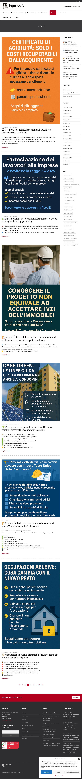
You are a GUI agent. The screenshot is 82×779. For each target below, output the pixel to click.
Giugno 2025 (66, 123)
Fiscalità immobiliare (69, 210)
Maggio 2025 (66, 126)
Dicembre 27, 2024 (67, 734)
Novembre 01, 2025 (67, 72)
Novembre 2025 (67, 110)
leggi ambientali (68, 216)
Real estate (46, 740)
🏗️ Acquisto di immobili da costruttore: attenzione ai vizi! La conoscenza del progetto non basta (29, 339)
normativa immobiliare (69, 232)
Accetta (46, 772)
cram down (66, 203)
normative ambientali (69, 235)
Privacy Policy (60, 776)
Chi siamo (13, 13)
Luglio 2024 (66, 151)
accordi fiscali (67, 175)
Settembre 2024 (67, 148)
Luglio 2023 (66, 161)
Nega (58, 772)
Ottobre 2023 (67, 154)
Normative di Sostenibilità (70, 238)
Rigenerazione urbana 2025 (71, 68)
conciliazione (67, 191)
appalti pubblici (67, 187)
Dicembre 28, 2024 (67, 722)
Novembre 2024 (67, 142)
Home (5, 13)
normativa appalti (68, 229)
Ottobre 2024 (67, 145)
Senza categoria (13, 127)
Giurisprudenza (67, 90)
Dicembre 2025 (67, 107)
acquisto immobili (68, 181)
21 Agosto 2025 (5, 127)
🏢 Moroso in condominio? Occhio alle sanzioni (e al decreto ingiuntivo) (70, 76)
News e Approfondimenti (70, 93)
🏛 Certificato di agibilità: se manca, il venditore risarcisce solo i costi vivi (26, 131)
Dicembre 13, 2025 (67, 41)
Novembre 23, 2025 (67, 56)
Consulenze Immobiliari (50, 713)
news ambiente (67, 226)
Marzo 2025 (66, 129)
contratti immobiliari (69, 200)
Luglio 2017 (66, 164)
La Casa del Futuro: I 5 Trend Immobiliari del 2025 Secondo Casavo (71, 716)
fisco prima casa (68, 213)
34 (39, 685)
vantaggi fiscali (74, 245)
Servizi (22, 13)
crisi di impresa (68, 207)
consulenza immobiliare (70, 194)
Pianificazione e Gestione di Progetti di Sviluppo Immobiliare (51, 718)
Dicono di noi (62, 13)
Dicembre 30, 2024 (67, 712)
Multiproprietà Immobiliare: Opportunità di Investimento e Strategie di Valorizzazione (71, 737)
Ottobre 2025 (67, 113)
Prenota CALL (7, 18)
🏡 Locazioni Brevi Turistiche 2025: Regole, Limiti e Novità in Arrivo (71, 60)
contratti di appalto (68, 197)
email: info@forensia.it (6, 720)
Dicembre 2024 (67, 139)
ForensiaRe (30, 13)
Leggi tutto (5, 147)
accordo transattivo (68, 178)
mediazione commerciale (70, 222)
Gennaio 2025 (67, 135)
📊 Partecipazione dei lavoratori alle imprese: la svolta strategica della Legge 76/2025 (29, 220)
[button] (79, 759)
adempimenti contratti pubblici (71, 184)
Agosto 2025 (66, 120)
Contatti (17, 18)
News (53, 13)
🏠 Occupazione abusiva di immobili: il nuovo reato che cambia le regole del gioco (30, 656)
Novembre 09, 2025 (67, 66)
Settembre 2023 (67, 158)
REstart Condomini (42, 13)
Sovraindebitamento (69, 241)
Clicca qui (76, 697)
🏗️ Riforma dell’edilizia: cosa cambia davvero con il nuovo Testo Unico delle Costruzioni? (28, 525)
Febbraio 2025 (67, 132)
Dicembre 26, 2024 (67, 743)
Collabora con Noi (27, 735)
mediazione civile (68, 219)
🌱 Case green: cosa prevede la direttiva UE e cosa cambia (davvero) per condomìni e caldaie (27, 428)
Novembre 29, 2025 (67, 49)
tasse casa (66, 245)
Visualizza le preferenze (72, 772)
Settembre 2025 (67, 117)
